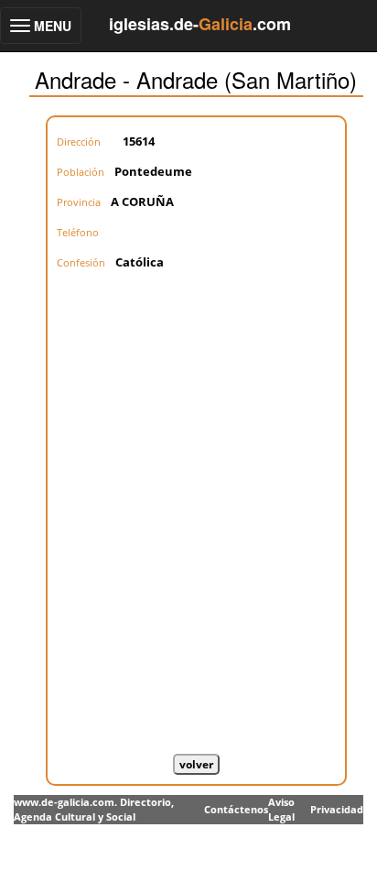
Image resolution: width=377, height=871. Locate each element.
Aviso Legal (281, 809)
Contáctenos (236, 809)
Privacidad (336, 809)
